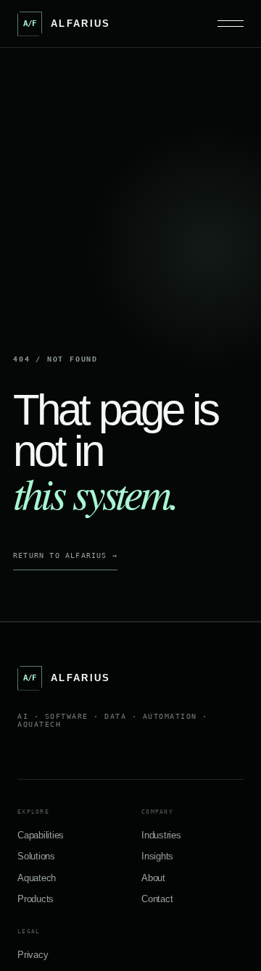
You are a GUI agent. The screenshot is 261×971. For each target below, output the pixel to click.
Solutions (36, 856)
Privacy (32, 954)
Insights (157, 856)
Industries (161, 835)
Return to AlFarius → (65, 555)
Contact (157, 898)
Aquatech (36, 877)
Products (35, 898)
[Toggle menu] (231, 23)
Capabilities (40, 835)
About (153, 877)
